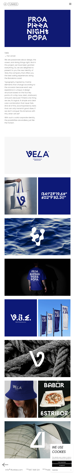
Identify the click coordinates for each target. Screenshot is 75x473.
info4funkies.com (14, 469)
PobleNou (49, 469)
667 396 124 (32, 469)
